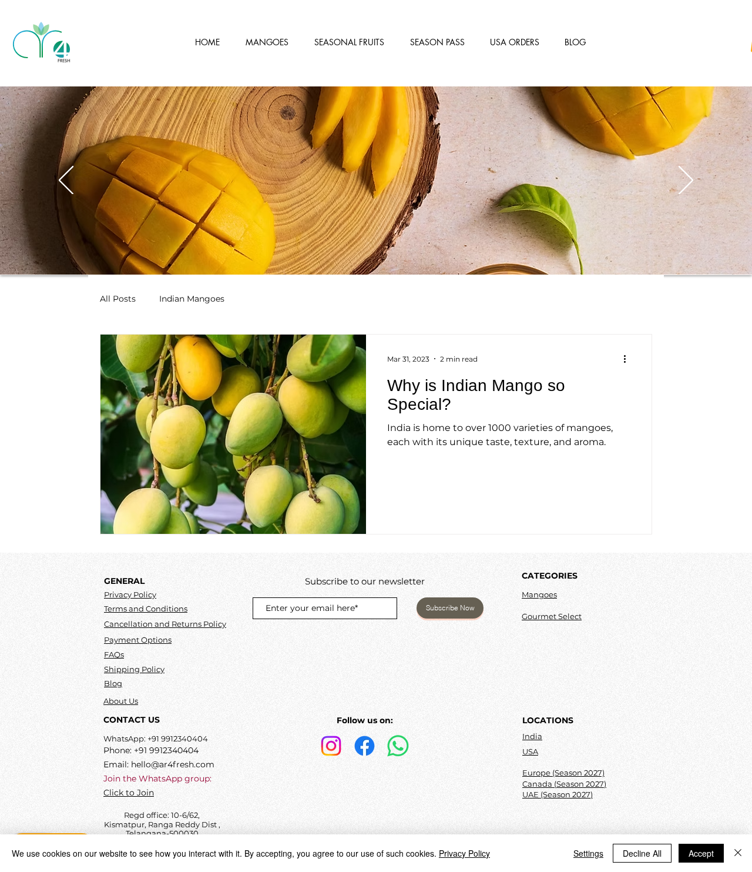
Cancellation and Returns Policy (165, 624)
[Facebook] (364, 746)
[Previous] (66, 181)
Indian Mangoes (191, 298)
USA (530, 751)
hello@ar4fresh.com (172, 764)
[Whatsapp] (398, 746)
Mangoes (539, 594)
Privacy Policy (130, 594)
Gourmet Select (552, 616)
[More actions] (629, 359)
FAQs (114, 654)
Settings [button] (588, 853)
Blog (113, 683)
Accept (701, 853)
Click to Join (128, 792)
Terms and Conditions (145, 608)
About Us (120, 701)
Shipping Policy (134, 669)
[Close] (738, 853)
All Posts (118, 298)
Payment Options (138, 639)
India (532, 736)
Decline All (642, 853)
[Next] (686, 181)
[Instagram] (331, 746)
